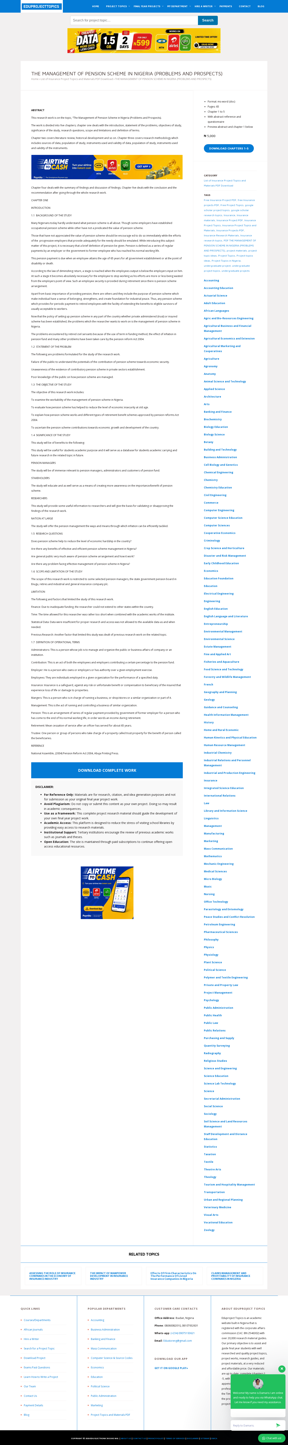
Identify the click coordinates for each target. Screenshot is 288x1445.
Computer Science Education (223, 518)
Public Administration (218, 1008)
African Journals (33, 1329)
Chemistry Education (218, 487)
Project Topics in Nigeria (226, 260)
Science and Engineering (220, 1068)
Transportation (214, 1192)
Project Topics (226, 255)
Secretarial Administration (222, 1098)
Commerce (211, 502)
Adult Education (214, 303)
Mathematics (213, 856)
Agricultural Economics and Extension (229, 338)
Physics (209, 947)
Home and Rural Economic (221, 730)
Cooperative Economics (220, 533)
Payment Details (33, 1405)
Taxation (210, 1154)
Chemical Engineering (218, 472)
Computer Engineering (219, 510)
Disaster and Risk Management (225, 556)
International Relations (220, 795)
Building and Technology (220, 449)
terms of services (175, 1438)
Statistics (210, 1146)
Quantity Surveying (217, 1045)
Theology (210, 1177)
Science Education (216, 1076)
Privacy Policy (155, 1438)
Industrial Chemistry (218, 752)
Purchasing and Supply (219, 1038)
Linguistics (211, 818)
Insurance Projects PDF (230, 230)
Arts (207, 404)
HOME (95, 6)
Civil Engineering (215, 495)
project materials (237, 250)
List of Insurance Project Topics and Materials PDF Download (77, 79)
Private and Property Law (221, 985)
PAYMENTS (225, 6)
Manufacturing (214, 833)
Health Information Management (226, 715)
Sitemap (205, 1438)
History (209, 722)
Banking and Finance (218, 412)
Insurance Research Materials (221, 235)
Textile (208, 1162)
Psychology (211, 1000)
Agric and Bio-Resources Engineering (228, 318)
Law (206, 803)
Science (209, 1091)
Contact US (139, 1438)
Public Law (211, 1023)
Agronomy (211, 366)
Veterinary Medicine (217, 1207)
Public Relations (215, 1030)
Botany (208, 442)
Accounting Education (218, 288)
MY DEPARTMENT (177, 6)
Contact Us (30, 1396)
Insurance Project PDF (230, 220)
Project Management (218, 992)
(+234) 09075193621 (183, 1333)
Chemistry (211, 480)
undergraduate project (217, 265)
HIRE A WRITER (204, 6)
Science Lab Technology (220, 1083)
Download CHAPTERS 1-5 (229, 148)
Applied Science (214, 389)
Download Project (34, 1358)
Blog (26, 1415)
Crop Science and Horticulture (224, 548)
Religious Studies (215, 1061)
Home (35, 79)
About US (126, 1438)
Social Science (213, 1106)
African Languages (216, 311)
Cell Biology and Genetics (221, 465)
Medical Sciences (215, 871)
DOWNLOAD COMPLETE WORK (107, 770)
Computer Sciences (217, 525)
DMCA (214, 1438)
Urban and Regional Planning (223, 1200)
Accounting (211, 280)
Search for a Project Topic (39, 1348)
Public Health (213, 1015)
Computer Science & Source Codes (111, 1358)
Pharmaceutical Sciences (221, 932)
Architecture (212, 396)
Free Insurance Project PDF (220, 200)
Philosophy (211, 939)
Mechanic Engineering (219, 864)
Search (208, 20)
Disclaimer (193, 1438)
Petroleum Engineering (219, 924)
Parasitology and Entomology (224, 909)
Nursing (209, 894)
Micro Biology (213, 879)
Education (97, 1377)
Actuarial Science (215, 295)
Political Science (215, 970)
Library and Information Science (225, 811)
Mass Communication (218, 848)
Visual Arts (211, 1215)
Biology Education (216, 427)
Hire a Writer (31, 1339)
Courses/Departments (37, 1320)
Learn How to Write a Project (41, 1377)
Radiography (212, 1053)
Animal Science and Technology (225, 381)
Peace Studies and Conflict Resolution (229, 917)
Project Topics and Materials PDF (110, 1415)
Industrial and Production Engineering (229, 773)
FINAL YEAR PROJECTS (147, 6)
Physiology (211, 955)
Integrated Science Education (224, 788)
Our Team (30, 1386)
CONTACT (245, 6)
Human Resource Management (224, 745)
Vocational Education (218, 1222)
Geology (209, 699)
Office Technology (216, 901)
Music (208, 886)
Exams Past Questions (37, 1367)
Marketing (211, 841)
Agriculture (211, 359)
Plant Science (213, 962)
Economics (97, 1367)
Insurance (229, 215)
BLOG (261, 6)
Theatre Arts (212, 1169)
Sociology (210, 1114)
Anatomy (210, 374)
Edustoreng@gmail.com (177, 1341)
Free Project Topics (232, 205)
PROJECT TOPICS (116, 6)
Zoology (209, 1230)
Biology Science (214, 434)
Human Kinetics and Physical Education (230, 737)
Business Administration (220, 457)
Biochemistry (213, 419)
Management (213, 826)
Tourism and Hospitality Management (229, 1184)
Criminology (212, 540)
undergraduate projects (236, 270)
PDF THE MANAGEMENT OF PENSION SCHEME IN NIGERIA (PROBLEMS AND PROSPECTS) (230, 245)
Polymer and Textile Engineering (226, 977)
